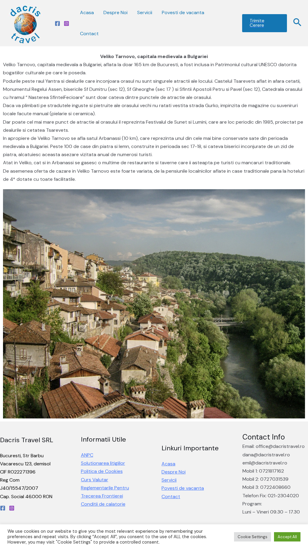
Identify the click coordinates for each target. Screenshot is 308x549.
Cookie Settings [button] (252, 536)
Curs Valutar (94, 480)
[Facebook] (57, 23)
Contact (89, 33)
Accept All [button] (287, 536)
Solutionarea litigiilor (103, 463)
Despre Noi (115, 12)
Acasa (87, 12)
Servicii (144, 12)
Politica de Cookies (102, 471)
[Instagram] (66, 23)
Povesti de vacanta (183, 12)
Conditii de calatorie (103, 504)
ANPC (87, 455)
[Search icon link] (297, 23)
